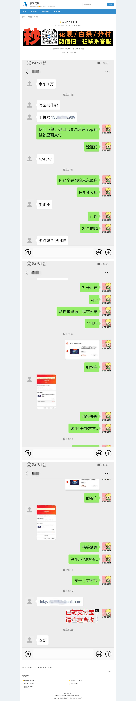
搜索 (110, 4)
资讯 (65, 693)
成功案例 (45, 11)
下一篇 (110, 671)
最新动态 (34, 11)
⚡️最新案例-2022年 (28, 684)
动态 (70, 693)
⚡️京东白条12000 (27, 687)
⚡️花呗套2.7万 (73, 684)
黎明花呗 (62, 698)
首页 (24, 11)
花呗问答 (57, 11)
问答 (68, 693)
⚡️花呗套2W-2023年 (75, 680)
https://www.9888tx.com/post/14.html (40, 667)
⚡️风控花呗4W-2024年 (29, 680)
